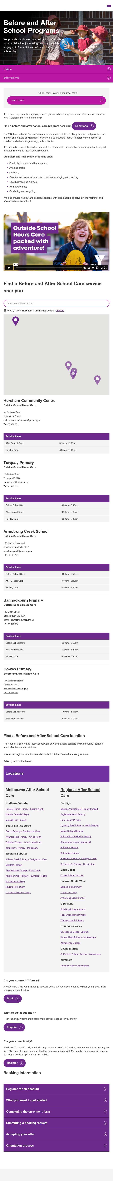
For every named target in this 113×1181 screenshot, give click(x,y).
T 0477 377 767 (11, 693)
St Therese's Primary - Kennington (77, 864)
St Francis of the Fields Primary (75, 836)
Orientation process (20, 1145)
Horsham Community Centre (74, 966)
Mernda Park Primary (16, 820)
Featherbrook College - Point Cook (23, 870)
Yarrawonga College (70, 943)
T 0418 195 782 (11, 555)
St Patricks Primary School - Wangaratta (80, 954)
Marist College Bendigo (72, 831)
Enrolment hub (11, 78)
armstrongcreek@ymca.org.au (18, 551)
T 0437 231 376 (11, 624)
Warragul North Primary (72, 920)
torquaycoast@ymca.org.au (16, 482)
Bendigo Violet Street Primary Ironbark (79, 809)
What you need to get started (26, 1100)
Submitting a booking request (26, 1123)
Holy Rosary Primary (70, 820)
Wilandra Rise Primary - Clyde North (23, 837)
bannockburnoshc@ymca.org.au (19, 620)
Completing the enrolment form (28, 1111)
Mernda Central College (17, 814)
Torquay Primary (68, 892)
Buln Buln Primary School (72, 909)
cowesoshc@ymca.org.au (16, 689)
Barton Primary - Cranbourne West (23, 831)
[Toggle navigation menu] (109, 5)
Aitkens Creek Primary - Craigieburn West (26, 859)
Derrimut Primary (14, 865)
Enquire (8, 69)
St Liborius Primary (69, 853)
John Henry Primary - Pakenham (22, 848)
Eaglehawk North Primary (72, 814)
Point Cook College (15, 881)
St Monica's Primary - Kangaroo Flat (78, 858)
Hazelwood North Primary (73, 915)
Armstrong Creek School (72, 898)
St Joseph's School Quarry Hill (75, 842)
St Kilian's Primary (69, 847)
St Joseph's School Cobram (74, 932)
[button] (68, 366)
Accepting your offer (20, 1134)
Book (10, 998)
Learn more (17, 100)
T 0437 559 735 (11, 486)
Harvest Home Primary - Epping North (24, 809)
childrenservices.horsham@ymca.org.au (22, 420)
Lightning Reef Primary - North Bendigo (79, 825)
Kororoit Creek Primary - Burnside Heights (26, 876)
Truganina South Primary (18, 892)
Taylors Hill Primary (15, 887)
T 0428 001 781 (11, 424)
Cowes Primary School (72, 875)
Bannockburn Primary (71, 887)
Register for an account (22, 1089)
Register (12, 1063)
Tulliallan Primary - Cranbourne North (24, 842)
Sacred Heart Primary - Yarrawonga (78, 937)
